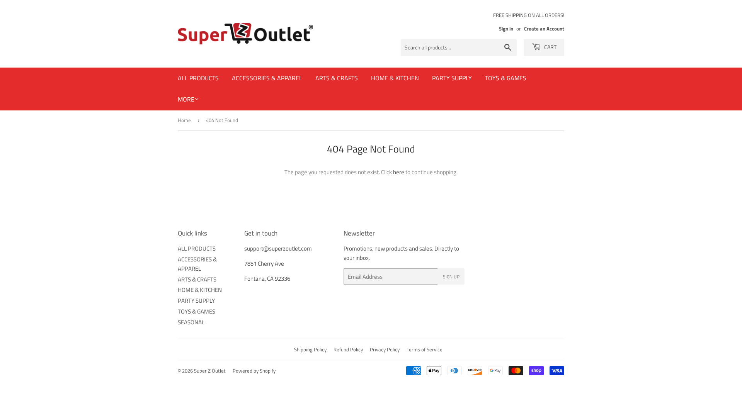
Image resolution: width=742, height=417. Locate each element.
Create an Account (544, 28)
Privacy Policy (385, 349)
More (186, 99)
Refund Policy (348, 349)
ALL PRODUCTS (198, 78)
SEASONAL (191, 322)
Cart (549, 47)
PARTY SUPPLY (452, 78)
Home (184, 120)
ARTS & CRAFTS (336, 78)
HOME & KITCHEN (395, 78)
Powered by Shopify (254, 371)
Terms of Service (424, 349)
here (398, 172)
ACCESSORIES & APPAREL (267, 78)
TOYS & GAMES (505, 78)
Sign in (506, 28)
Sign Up (451, 276)
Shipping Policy (310, 349)
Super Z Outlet (210, 371)
